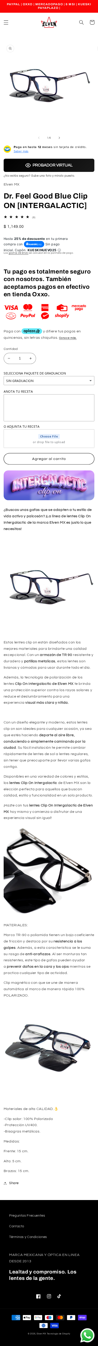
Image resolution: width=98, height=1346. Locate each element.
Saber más (21, 151)
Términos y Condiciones (28, 1237)
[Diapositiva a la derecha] (59, 138)
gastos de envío (18, 253)
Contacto (16, 1226)
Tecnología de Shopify (58, 1334)
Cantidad (11, 349)
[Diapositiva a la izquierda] (39, 138)
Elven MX (41, 1334)
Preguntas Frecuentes (27, 1215)
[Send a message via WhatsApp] (87, 1335)
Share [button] (14, 1183)
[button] (6, 22)
